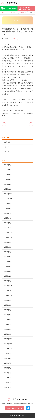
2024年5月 (8, 261)
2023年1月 (8, 334)
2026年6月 (8, 170)
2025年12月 (8, 194)
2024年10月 (8, 237)
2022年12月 (8, 339)
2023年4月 (8, 319)
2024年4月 (8, 266)
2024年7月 (8, 252)
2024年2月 (8, 276)
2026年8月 (8, 165)
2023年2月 (8, 329)
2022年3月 (8, 377)
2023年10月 (8, 295)
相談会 (6, 151)
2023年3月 (8, 324)
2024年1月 (8, 281)
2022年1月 (8, 387)
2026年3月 (8, 184)
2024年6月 (8, 257)
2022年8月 (8, 358)
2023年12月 (8, 286)
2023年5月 (8, 315)
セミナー (7, 147)
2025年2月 (8, 223)
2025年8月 (8, 208)
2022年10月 (8, 348)
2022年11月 (8, 344)
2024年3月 (8, 271)
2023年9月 (8, 300)
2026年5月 (8, 174)
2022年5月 (8, 368)
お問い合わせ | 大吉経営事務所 (13, 110)
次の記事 (31, 124)
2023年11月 (8, 290)
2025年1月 (8, 228)
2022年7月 (8, 363)
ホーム (4, 12)
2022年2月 (8, 382)
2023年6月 (8, 310)
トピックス (13, 12)
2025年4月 (8, 218)
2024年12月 (8, 232)
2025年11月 (8, 199)
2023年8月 (8, 305)
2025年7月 (8, 213)
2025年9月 (8, 203)
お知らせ (23, 12)
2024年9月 (8, 242)
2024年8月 (8, 247)
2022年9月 (8, 353)
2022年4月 (8, 373)
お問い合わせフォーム (15, 408)
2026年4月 (8, 179)
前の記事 (4, 124)
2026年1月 (8, 189)
